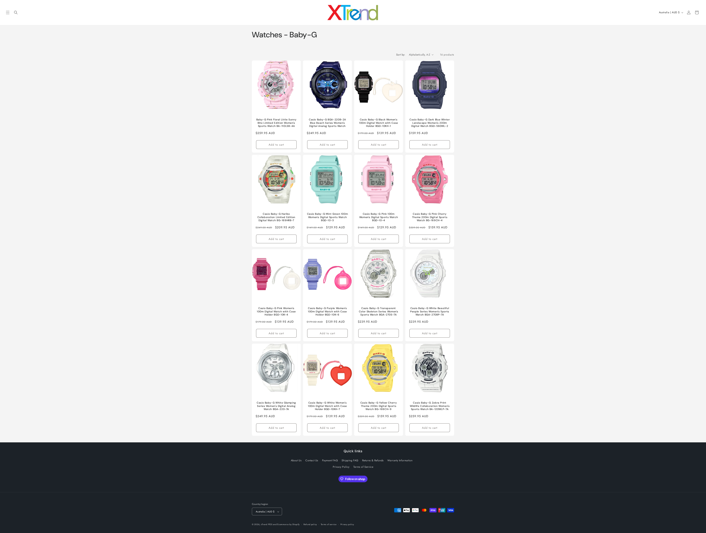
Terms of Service (363, 467)
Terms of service (329, 524)
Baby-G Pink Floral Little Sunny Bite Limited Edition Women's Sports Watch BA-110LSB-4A (276, 123)
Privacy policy (347, 524)
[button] (8, 12)
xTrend (264, 524)
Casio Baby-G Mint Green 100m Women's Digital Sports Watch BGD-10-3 (327, 217)
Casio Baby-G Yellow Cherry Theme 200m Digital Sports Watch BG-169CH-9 (378, 406)
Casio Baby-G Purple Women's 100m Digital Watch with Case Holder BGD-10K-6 (327, 311)
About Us (296, 460)
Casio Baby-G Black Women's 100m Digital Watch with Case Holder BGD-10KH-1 (378, 123)
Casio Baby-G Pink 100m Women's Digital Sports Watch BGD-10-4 (378, 217)
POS (270, 524)
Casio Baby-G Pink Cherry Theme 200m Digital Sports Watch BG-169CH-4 (430, 217)
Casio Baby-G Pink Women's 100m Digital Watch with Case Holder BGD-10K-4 (276, 311)
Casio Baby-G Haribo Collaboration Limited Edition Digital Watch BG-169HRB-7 (276, 217)
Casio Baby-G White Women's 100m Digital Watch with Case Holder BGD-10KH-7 (327, 406)
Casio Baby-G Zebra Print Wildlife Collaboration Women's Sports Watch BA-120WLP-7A (430, 406)
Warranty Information (399, 460)
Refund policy (310, 524)
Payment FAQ (330, 460)
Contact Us (311, 460)
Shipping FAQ (350, 460)
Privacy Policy (341, 467)
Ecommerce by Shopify (288, 524)
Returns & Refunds (373, 460)
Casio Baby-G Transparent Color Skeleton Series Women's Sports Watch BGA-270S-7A (378, 311)
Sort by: (400, 54)
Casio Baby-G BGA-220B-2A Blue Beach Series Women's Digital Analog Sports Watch (327, 123)
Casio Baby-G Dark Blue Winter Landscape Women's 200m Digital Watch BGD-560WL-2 (429, 123)
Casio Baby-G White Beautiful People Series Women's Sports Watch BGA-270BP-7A (429, 311)
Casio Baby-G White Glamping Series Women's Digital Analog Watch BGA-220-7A (276, 406)
